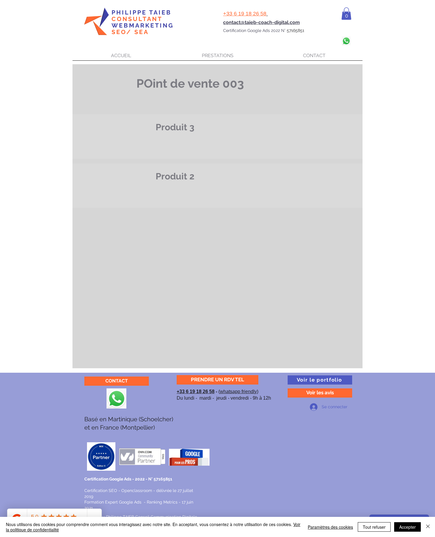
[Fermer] (427, 527)
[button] (346, 13)
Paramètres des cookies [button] (330, 527)
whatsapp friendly (238, 391)
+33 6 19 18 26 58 (196, 391)
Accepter (407, 527)
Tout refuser (374, 527)
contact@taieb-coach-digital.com (261, 22)
